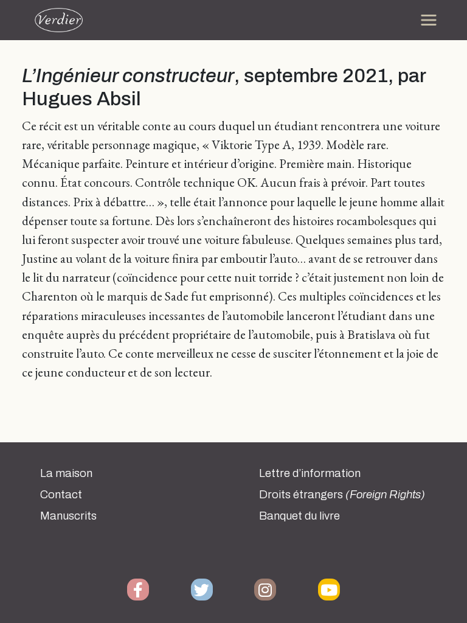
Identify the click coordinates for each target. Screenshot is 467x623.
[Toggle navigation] (428, 20)
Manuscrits (68, 516)
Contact (61, 495)
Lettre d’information (310, 473)
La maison (66, 473)
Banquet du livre (299, 516)
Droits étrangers (342, 495)
